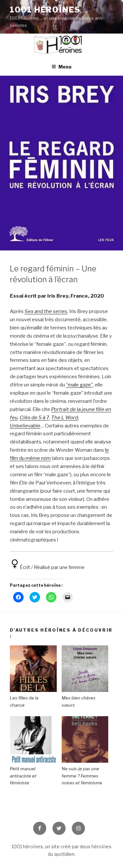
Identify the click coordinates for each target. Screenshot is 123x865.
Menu (65, 66)
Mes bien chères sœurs (78, 701)
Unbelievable (25, 426)
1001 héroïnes (45, 9)
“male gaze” (79, 385)
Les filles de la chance (24, 701)
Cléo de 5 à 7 (34, 418)
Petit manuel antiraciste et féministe (23, 775)
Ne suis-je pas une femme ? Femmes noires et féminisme (82, 775)
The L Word (64, 418)
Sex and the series (46, 311)
